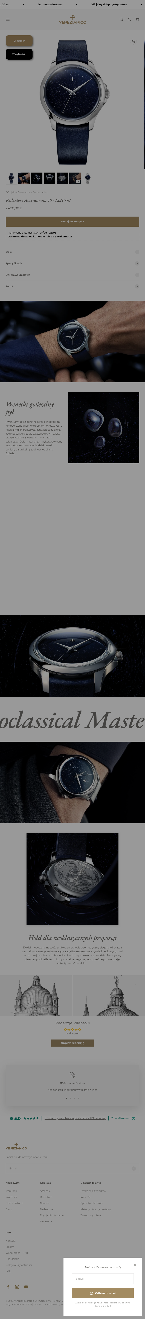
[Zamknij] (135, 1265)
